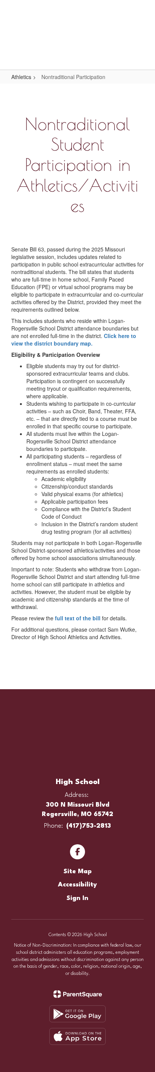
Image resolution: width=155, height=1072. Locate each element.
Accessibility (77, 885)
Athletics (21, 77)
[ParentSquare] (78, 994)
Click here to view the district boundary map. (73, 339)
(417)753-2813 (88, 826)
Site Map (78, 871)
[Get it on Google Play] (77, 1013)
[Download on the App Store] (77, 1036)
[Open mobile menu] (15, 11)
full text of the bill (77, 618)
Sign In (77, 898)
